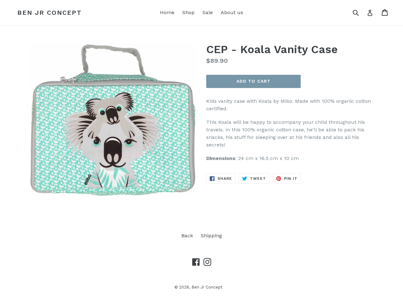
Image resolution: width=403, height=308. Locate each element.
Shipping (211, 236)
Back (187, 236)
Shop (188, 12)
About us (232, 12)
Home (167, 12)
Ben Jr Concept (49, 12)
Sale (207, 12)
